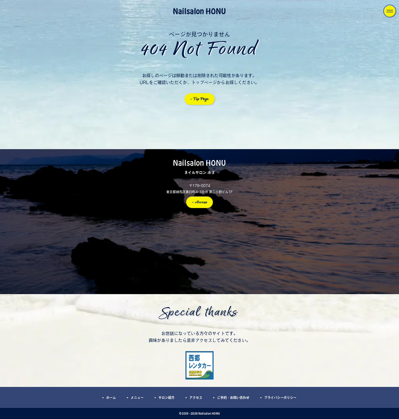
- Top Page (199, 99)
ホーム (111, 397)
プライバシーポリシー (280, 397)
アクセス (195, 397)
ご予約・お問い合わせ (233, 397)
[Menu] (389, 11)
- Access (199, 202)
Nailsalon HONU (199, 10)
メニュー (137, 397)
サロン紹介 (166, 397)
